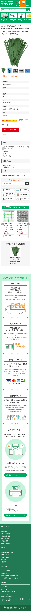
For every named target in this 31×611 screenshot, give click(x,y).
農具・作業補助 (6, 533)
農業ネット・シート (7, 531)
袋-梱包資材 (14, 76)
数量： (4, 124)
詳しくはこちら (15, 317)
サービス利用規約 (6, 596)
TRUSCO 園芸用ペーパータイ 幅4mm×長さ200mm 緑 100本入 (15, 28)
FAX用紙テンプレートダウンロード (11, 578)
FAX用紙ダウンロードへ (12, 515)
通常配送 (5, 115)
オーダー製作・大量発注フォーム (11, 575)
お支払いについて (6, 559)
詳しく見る (8, 235)
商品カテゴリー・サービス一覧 (14, 25)
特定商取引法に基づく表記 (9, 591)
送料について (5, 554)
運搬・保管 (5, 541)
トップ (2, 25)
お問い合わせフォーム (11, 475)
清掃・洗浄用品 (6, 543)
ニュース (4, 589)
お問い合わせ (5, 573)
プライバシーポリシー (8, 594)
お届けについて (6, 557)
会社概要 (4, 587)
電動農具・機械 (6, 536)
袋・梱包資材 (12, 26)
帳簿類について (6, 562)
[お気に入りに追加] (5, 135)
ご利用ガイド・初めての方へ (9, 552)
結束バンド (3, 26)
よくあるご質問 (6, 570)
